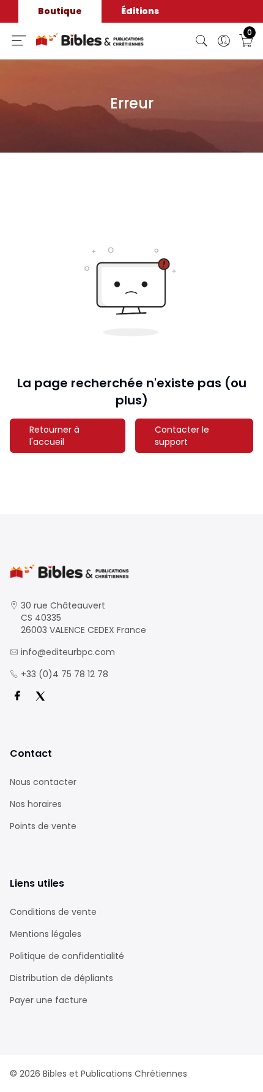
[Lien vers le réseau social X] (40, 696)
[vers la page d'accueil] (131, 571)
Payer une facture (48, 1000)
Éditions (140, 11)
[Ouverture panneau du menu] (19, 40)
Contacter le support (182, 435)
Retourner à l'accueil (54, 435)
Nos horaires (36, 804)
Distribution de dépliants (61, 978)
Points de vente (43, 826)
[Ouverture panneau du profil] (224, 41)
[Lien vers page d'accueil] (89, 39)
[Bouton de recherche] (201, 41)
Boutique (60, 11)
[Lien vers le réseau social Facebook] (17, 696)
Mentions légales (45, 934)
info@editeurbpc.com (68, 652)
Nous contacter (43, 782)
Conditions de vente (53, 912)
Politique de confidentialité (67, 956)
